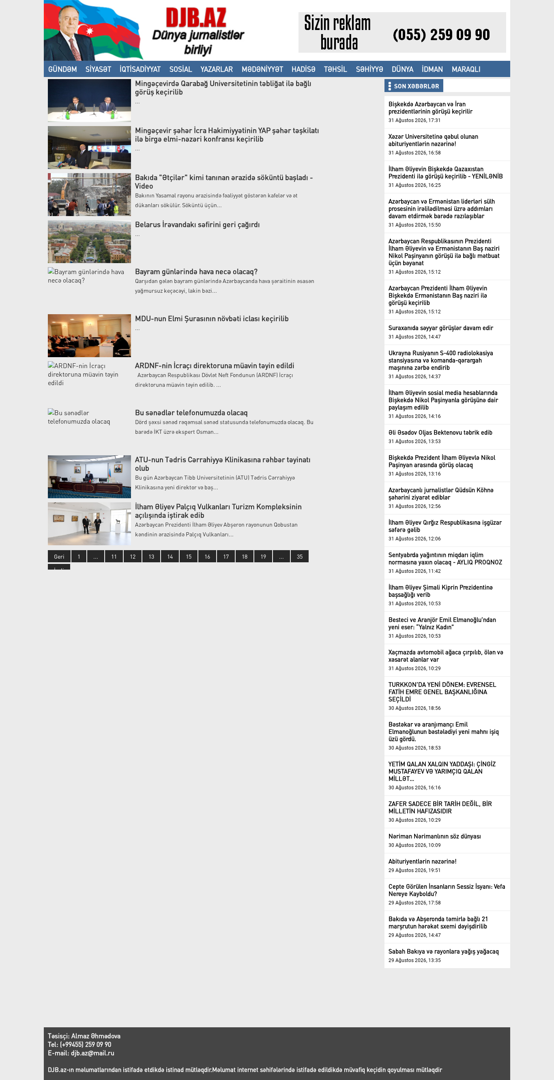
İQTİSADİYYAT (140, 68)
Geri (59, 556)
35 (300, 556)
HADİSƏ (304, 68)
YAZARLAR (217, 68)
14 (170, 556)
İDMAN (432, 68)
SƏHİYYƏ (369, 68)
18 (244, 556)
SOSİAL (181, 68)
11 (114, 556)
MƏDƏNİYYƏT (262, 68)
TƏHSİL (335, 68)
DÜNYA (402, 68)
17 (226, 556)
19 (263, 556)
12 (132, 556)
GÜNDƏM (62, 68)
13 (151, 556)
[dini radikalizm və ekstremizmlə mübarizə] (171, 58)
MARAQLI (466, 68)
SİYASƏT (98, 68)
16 (207, 556)
